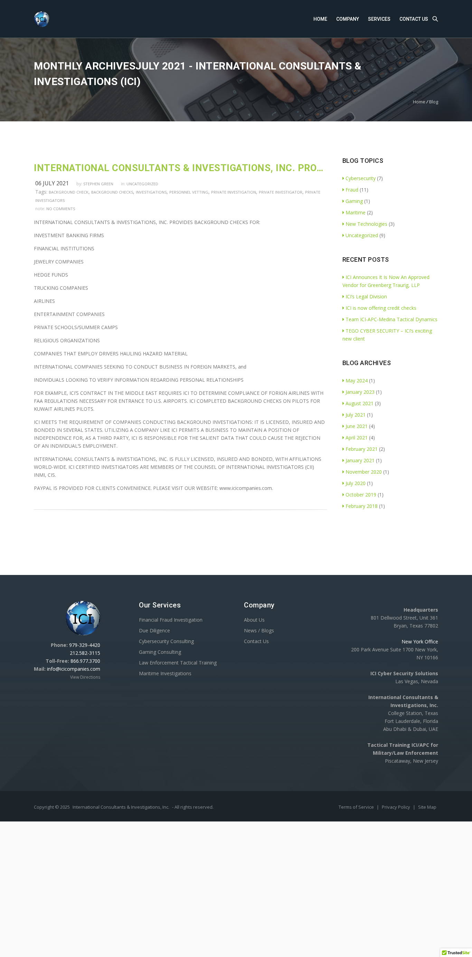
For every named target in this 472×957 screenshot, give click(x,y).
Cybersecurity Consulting (166, 641)
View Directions (85, 677)
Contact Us (413, 19)
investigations (151, 192)
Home (320, 19)
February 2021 (362, 449)
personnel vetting (188, 192)
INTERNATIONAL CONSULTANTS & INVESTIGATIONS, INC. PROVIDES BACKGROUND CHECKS (180, 168)
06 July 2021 (52, 183)
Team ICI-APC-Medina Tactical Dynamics (391, 319)
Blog (433, 102)
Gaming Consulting (160, 652)
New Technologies (366, 224)
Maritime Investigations (165, 673)
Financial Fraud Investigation (170, 619)
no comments (60, 208)
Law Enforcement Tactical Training (178, 662)
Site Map (427, 807)
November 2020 (364, 471)
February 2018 (362, 506)
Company (347, 19)
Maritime (356, 212)
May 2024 (357, 380)
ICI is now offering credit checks (381, 308)
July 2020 (356, 483)
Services (379, 19)
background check (68, 192)
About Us (254, 619)
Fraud (352, 189)
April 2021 (357, 437)
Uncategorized (142, 183)
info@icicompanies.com (73, 669)
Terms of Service (357, 807)
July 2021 (356, 414)
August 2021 (360, 403)
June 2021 (357, 426)
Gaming (354, 201)
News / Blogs (259, 630)
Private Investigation (233, 192)
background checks (112, 192)
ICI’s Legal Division (366, 296)
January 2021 (360, 460)
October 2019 (361, 494)
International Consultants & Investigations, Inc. (121, 807)
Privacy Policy (396, 807)
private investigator (280, 192)
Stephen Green (98, 183)
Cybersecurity (361, 178)
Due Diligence (154, 630)
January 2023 (360, 392)
